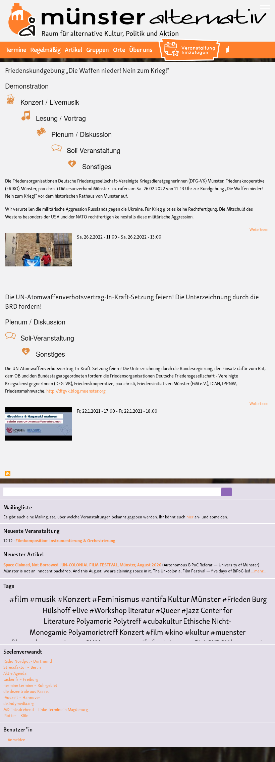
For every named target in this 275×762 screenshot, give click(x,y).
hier (190, 516)
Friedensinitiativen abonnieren (7, 474)
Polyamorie (94, 620)
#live (80, 609)
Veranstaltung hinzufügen (190, 39)
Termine (15, 49)
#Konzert (74, 598)
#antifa (153, 598)
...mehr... (258, 570)
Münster (206, 598)
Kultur (178, 598)
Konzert (131, 631)
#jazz (190, 609)
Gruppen (97, 49)
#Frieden (236, 598)
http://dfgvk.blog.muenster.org (76, 390)
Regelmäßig (45, 49)
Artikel (73, 49)
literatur (141, 609)
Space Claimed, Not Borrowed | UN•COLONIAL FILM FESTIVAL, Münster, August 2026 (82, 564)
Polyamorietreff (93, 631)
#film (18, 598)
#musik (43, 598)
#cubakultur (162, 620)
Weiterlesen (259, 229)
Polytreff (127, 620)
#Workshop (108, 609)
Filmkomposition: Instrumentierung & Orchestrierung (65, 540)
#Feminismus (115, 598)
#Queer (167, 609)
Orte (119, 49)
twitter (227, 49)
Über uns (140, 49)
